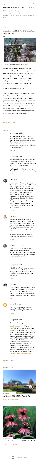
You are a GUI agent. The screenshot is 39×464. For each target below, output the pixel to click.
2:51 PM (12, 298)
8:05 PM (12, 150)
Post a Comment (9, 360)
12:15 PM (12, 239)
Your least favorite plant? (19, 440)
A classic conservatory (16, 396)
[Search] (34, 3)
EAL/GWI (25, 64)
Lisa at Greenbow (16, 304)
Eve (11, 284)
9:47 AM (12, 356)
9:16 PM (12, 210)
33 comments (12, 444)
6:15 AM (12, 278)
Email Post (11, 122)
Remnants (6, 64)
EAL (11, 216)
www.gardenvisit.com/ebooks (20, 353)
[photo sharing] (20, 62)
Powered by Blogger (21, 457)
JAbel (12, 180)
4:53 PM (12, 314)
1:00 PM (12, 259)
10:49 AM (12, 174)
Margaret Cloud (15, 245)
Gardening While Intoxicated (18, 7)
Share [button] (5, 122)
